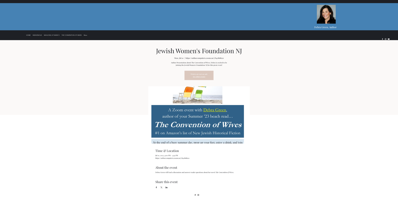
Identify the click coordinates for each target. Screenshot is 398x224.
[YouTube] (389, 39)
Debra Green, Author (325, 27)
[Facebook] (382, 39)
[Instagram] (386, 39)
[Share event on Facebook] (156, 187)
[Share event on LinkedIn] (166, 187)
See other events (199, 76)
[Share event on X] (161, 187)
